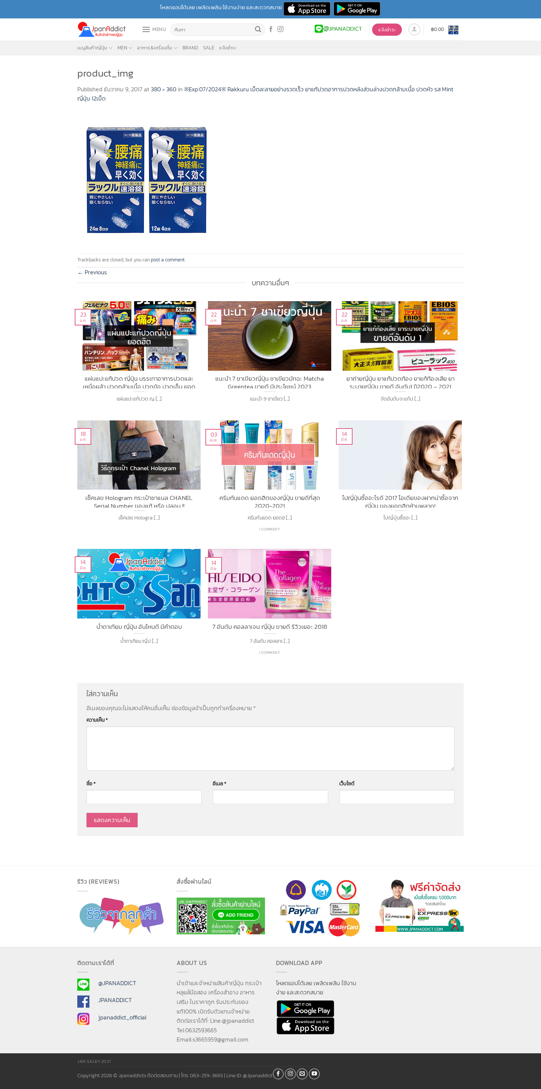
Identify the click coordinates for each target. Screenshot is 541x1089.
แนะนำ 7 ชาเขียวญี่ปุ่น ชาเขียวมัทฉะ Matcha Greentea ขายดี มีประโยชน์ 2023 (269, 381)
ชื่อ (91, 783)
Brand (190, 47)
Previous (92, 272)
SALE (208, 47)
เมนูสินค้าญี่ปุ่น (92, 47)
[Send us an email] (302, 1073)
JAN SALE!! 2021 (94, 1061)
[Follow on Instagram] (280, 29)
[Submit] (258, 30)
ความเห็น (97, 720)
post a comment (168, 259)
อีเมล (219, 783)
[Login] (414, 29)
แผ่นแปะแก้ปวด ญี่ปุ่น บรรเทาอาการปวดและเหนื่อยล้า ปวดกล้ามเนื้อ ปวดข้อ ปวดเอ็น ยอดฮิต (139, 381)
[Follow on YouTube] (314, 1073)
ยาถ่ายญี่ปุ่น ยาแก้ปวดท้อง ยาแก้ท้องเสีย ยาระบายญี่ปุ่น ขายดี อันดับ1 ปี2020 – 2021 (400, 381)
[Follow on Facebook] (271, 29)
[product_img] (147, 177)
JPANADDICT (115, 999)
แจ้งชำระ (228, 47)
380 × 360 (163, 89)
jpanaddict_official (122, 1017)
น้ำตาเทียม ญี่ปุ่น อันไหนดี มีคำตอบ (139, 627)
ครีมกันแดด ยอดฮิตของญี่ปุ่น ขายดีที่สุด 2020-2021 (269, 501)
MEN (122, 47)
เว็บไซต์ (346, 783)
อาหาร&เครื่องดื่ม (154, 47)
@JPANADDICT (117, 983)
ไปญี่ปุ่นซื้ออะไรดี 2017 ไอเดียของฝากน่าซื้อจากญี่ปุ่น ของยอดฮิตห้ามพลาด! (400, 501)
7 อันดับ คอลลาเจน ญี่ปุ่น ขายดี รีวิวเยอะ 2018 (269, 627)
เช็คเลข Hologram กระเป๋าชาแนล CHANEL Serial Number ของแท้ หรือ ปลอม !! (138, 501)
